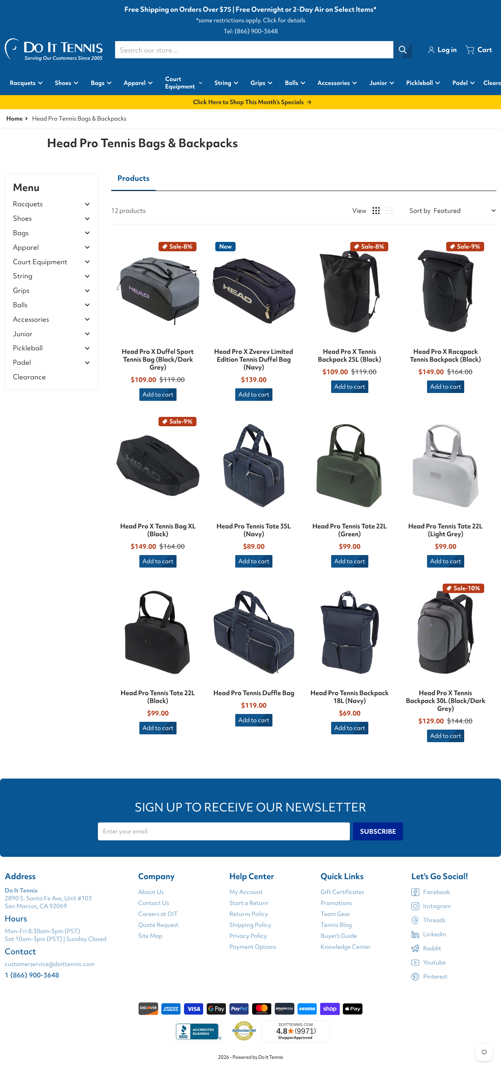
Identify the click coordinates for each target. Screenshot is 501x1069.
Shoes (22, 219)
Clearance (29, 376)
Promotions (336, 903)
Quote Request (158, 925)
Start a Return (248, 903)
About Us (151, 892)
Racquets (28, 204)
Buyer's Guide (339, 936)
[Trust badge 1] (197, 1031)
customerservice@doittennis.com (50, 964)
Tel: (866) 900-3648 (250, 31)
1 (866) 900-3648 (32, 974)
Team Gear (335, 914)
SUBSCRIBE (378, 831)
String (22, 276)
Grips (21, 291)
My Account (246, 892)
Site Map (150, 936)
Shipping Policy (250, 925)
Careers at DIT (158, 914)
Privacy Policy (248, 936)
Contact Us (153, 903)
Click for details (284, 20)
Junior (22, 334)
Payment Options (252, 947)
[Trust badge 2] (244, 1031)
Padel (22, 363)
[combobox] (263, 49)
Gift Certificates (342, 892)
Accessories (31, 319)
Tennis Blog (336, 925)
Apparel (26, 247)
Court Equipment (40, 262)
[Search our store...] (402, 49)
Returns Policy (248, 914)
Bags (21, 233)
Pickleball (28, 348)
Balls (20, 305)
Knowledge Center (346, 947)
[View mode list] (390, 210)
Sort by (420, 210)
